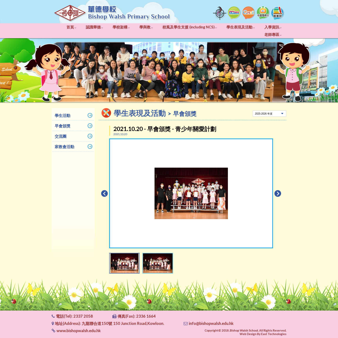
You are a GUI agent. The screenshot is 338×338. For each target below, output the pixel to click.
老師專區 (271, 34)
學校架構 (120, 27)
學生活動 (62, 115)
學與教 (145, 27)
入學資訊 (271, 27)
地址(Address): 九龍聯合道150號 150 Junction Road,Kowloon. (109, 323)
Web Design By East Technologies (263, 334)
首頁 (70, 27)
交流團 (61, 136)
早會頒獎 (62, 125)
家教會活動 (64, 146)
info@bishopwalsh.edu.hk (211, 323)
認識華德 (93, 27)
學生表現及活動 (240, 27)
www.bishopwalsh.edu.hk (79, 330)
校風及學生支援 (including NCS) (189, 27)
